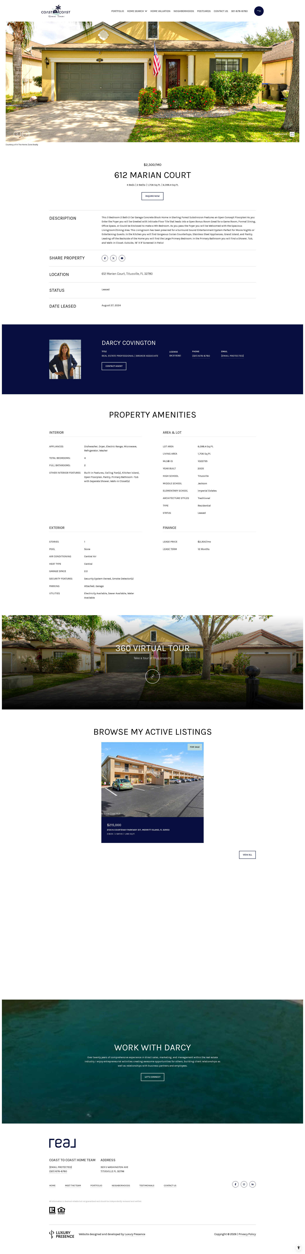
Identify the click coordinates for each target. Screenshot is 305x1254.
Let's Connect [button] (152, 1077)
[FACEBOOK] (235, 1184)
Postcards (204, 11)
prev (17, 134)
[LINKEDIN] (252, 1184)
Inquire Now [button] (152, 196)
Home (52, 1185)
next (26, 134)
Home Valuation (160, 11)
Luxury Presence (135, 1234)
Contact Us (170, 1185)
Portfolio (117, 11)
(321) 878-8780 (201, 355)
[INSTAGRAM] (244, 1184)
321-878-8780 (239, 11)
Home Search (135, 11)
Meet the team (73, 1185)
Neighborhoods (184, 11)
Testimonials (146, 1185)
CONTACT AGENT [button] (113, 366)
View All (247, 854)
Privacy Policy (247, 1234)
